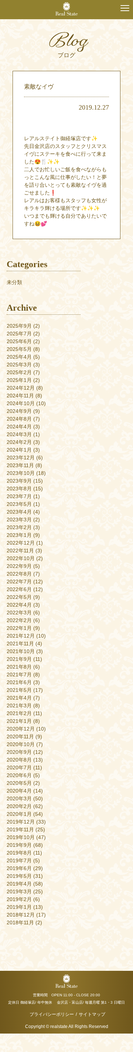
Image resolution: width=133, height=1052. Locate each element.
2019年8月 (19, 853)
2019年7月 (19, 860)
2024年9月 (19, 411)
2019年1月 (19, 907)
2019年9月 (19, 845)
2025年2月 (19, 372)
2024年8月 (19, 419)
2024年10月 (21, 403)
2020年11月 (20, 736)
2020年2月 (19, 806)
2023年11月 (20, 465)
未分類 (14, 282)
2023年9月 (19, 481)
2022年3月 (19, 612)
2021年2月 (19, 713)
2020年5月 (19, 783)
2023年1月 (19, 535)
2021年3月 (19, 705)
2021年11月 (20, 643)
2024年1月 (19, 450)
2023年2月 (19, 527)
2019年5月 (19, 876)
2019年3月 (19, 891)
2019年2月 (19, 899)
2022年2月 (19, 620)
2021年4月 (19, 698)
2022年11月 (20, 550)
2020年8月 (19, 760)
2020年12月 (21, 729)
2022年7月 (19, 581)
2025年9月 (19, 326)
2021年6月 (19, 682)
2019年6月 (19, 868)
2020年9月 (19, 752)
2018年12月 (21, 915)
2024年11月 (20, 396)
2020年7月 (19, 767)
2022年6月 (19, 589)
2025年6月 (19, 341)
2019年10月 (21, 837)
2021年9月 (19, 659)
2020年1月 (19, 814)
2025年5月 (19, 349)
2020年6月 (19, 775)
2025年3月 (19, 365)
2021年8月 (19, 667)
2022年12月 (21, 543)
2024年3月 (19, 434)
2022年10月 (21, 558)
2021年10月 (21, 651)
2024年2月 (19, 442)
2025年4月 (19, 357)
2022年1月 (19, 628)
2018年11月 (20, 922)
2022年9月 (19, 566)
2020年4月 (19, 791)
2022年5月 (19, 597)
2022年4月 (19, 605)
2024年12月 (21, 388)
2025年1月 (19, 380)
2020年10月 (21, 744)
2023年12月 (21, 458)
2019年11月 (20, 829)
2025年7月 (19, 334)
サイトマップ (92, 1014)
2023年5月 (19, 504)
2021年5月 (19, 690)
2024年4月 (19, 427)
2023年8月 (19, 488)
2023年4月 (19, 512)
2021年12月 (21, 636)
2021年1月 (19, 721)
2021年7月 (19, 674)
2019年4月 (19, 884)
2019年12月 (21, 822)
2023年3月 (19, 519)
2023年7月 (19, 496)
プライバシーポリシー (52, 1014)
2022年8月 (19, 574)
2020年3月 (19, 798)
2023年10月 (21, 473)
